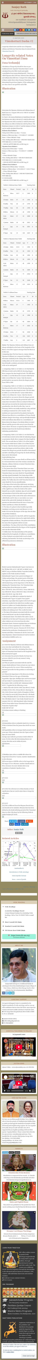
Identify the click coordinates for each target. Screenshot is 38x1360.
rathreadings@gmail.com (11, 1021)
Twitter (13, 821)
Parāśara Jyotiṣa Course (19, 1305)
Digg (18, 824)
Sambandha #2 (19, 868)
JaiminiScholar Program (21, 1299)
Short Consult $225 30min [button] (13, 922)
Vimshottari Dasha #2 (19, 41)
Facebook (22, 821)
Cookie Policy (10, 1352)
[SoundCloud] (23, 30)
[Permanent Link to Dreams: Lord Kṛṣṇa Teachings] (19, 1220)
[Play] (5, 1091)
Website (19, 833)
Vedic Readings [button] (10, 907)
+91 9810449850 (8, 1023)
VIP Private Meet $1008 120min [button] (15, 930)
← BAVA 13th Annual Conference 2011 (12, 889)
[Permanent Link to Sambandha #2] (19, 853)
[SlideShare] (26, 30)
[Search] (32, 30)
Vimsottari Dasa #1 (8, 51)
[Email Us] (29, 30)
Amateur (17, 38)
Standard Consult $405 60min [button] (14, 926)
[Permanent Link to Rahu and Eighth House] (19, 1191)
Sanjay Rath (19, 7)
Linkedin (25, 824)
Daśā (22, 38)
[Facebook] (18, 30)
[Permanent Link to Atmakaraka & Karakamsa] (19, 1162)
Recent (11, 1152)
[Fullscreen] (33, 1091)
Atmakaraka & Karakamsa (19, 1173)
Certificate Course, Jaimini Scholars (14, 1278)
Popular (5, 1152)
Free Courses (8, 1280)
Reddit (30, 821)
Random (17, 1152)
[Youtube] (20, 30)
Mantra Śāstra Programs (20, 1310)
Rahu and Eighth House (19, 1202)
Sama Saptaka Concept (19, 876)
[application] (19, 1083)
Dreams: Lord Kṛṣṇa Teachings (19, 1231)
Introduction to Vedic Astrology (19, 872)
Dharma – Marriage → (30, 887)
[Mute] (30, 1091)
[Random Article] (35, 30)
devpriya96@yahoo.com (13, 1142)
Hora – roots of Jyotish (19, 879)
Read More (29, 990)
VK (12, 824)
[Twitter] (15, 30)
